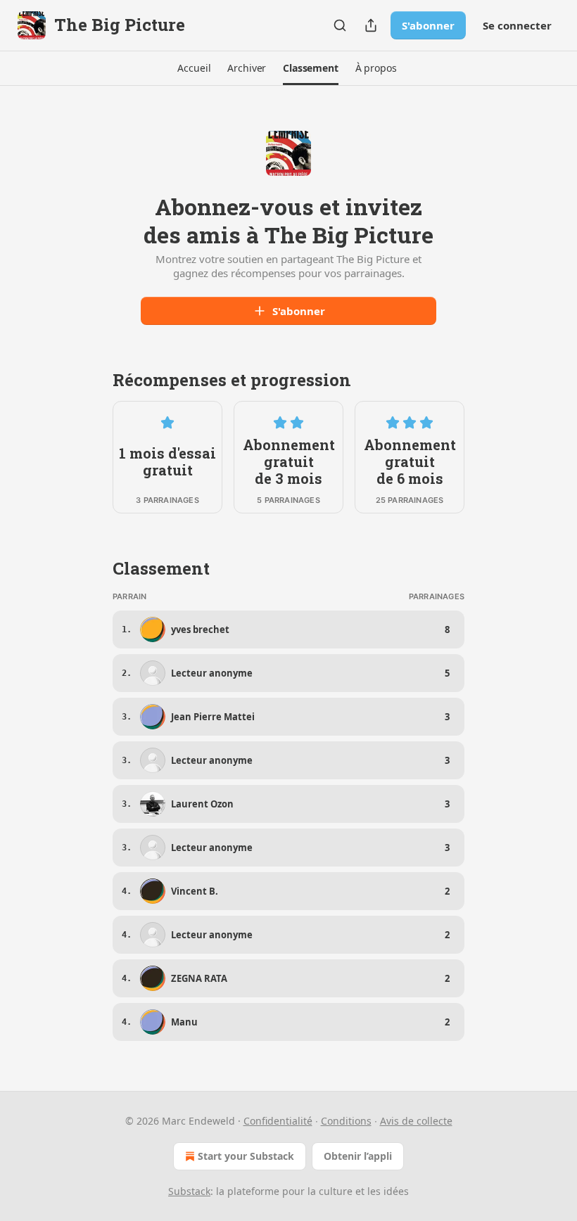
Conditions (346, 1120)
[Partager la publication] (371, 25)
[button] (194, 68)
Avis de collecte (416, 1120)
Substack (189, 1191)
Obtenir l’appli (358, 1156)
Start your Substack (246, 1156)
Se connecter (517, 25)
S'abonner (428, 25)
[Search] (340, 25)
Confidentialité (277, 1120)
